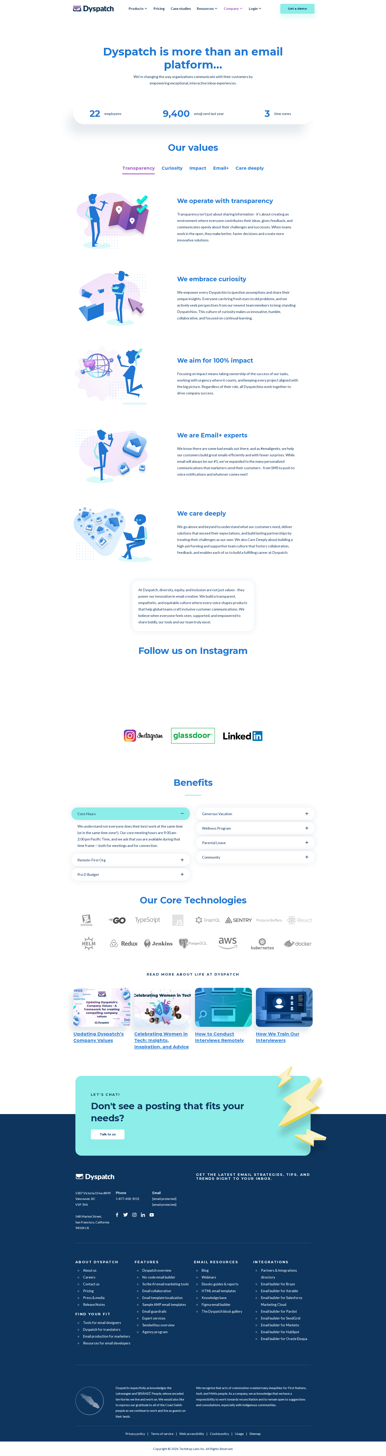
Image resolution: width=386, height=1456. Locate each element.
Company (231, 8)
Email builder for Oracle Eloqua (284, 1339)
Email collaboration (156, 1291)
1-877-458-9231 (127, 1199)
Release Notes (94, 1304)
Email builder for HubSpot (280, 1332)
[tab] (138, 168)
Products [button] (136, 8)
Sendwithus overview (158, 1325)
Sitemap (255, 1433)
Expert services (153, 1318)
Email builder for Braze (278, 1284)
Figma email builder (216, 1304)
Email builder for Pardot (279, 1311)
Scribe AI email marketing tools (165, 1284)
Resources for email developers (106, 1343)
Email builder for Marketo (280, 1325)
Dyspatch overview (156, 1270)
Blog (205, 1270)
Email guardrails (154, 1311)
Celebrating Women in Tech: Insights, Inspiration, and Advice (161, 1040)
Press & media (94, 1298)
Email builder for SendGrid (280, 1318)
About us (89, 1270)
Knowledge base (214, 1298)
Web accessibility (191, 1433)
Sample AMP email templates (164, 1304)
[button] (130, 814)
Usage (239, 1433)
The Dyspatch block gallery (222, 1311)
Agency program (155, 1332)
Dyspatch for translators (101, 1329)
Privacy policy (135, 1433)
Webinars (209, 1277)
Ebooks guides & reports (220, 1284)
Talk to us (108, 1134)
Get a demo (297, 8)
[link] (117, 1215)
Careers (89, 1277)
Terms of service (162, 1433)
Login (253, 8)
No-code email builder (158, 1277)
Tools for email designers (102, 1323)
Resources (205, 8)
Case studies (181, 8)
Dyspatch (93, 8)
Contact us (91, 1284)
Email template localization (162, 1298)
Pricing (159, 8)
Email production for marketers (106, 1336)
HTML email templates (219, 1291)
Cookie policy (219, 1433)
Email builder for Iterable (279, 1291)
